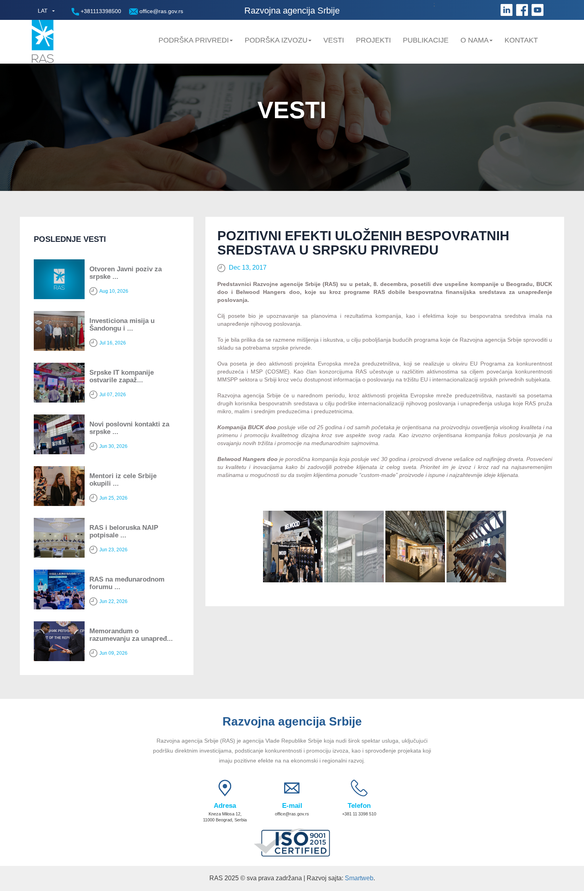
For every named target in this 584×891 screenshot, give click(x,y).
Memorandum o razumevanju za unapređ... (131, 634)
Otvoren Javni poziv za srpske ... (125, 272)
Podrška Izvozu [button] (276, 40)
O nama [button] (474, 40)
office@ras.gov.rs (160, 11)
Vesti (333, 40)
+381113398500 (100, 11)
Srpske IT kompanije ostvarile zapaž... (121, 376)
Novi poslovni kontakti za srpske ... (129, 428)
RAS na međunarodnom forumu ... (126, 583)
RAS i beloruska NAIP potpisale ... (123, 531)
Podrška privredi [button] (194, 40)
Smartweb (359, 878)
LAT (43, 11)
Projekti (373, 40)
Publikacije (426, 40)
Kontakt (521, 40)
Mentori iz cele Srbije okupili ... (123, 479)
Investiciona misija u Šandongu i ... (122, 324)
